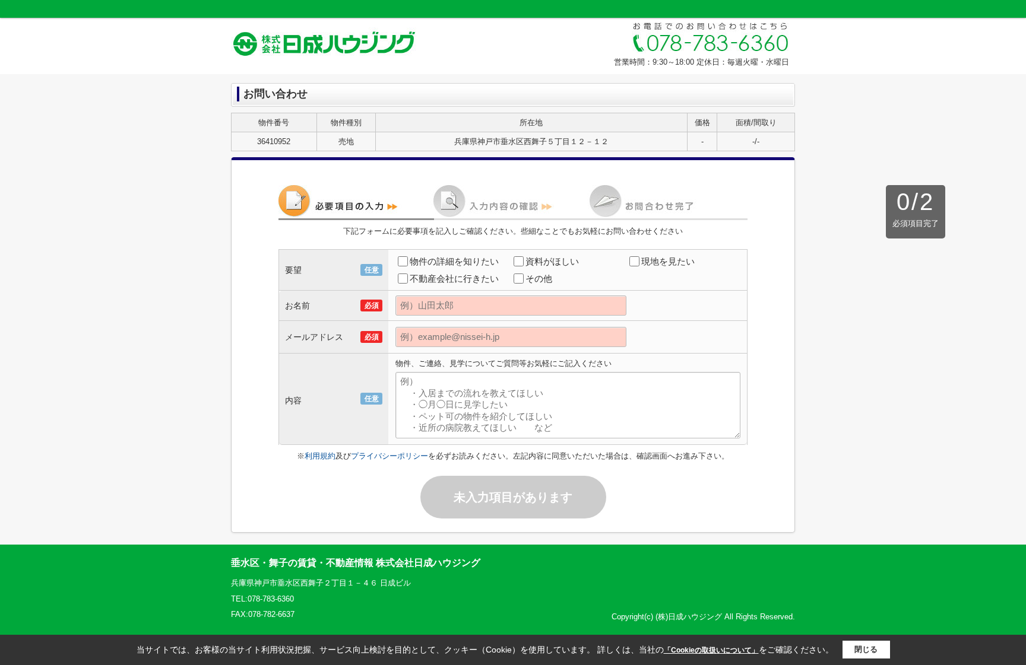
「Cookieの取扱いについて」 (711, 650)
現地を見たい (668, 261)
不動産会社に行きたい (454, 278)
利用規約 (320, 455)
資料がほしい (552, 261)
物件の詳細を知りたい (454, 261)
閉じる (866, 649)
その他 (538, 278)
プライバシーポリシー (389, 455)
